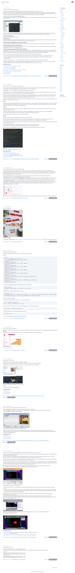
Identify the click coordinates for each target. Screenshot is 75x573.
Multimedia (18, 198)
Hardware (62, 27)
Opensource (42, 395)
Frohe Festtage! (7, 208)
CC (25, 559)
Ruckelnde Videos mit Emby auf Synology (13, 169)
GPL (39, 395)
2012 (61, 85)
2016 (61, 80)
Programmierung (19, 395)
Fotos (62, 11)
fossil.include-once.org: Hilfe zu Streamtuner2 (11, 71)
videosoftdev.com (7, 533)
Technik (22, 198)
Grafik (22, 241)
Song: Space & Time (8, 547)
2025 (61, 68)
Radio (62, 51)
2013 (61, 84)
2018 (61, 77)
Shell (31, 537)
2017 (61, 79)
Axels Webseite (6, 390)
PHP (29, 537)
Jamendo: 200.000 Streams (10, 328)
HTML (62, 38)
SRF (61, 16)
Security (62, 46)
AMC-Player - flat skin (8, 360)
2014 (61, 83)
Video (26, 198)
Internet (61, 43)
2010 (61, 88)
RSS (61, 96)
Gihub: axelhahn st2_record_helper (9, 152)
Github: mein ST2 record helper (9, 67)
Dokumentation (6, 392)
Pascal (62, 39)
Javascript (29, 395)
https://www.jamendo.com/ (8, 347)
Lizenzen (61, 57)
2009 (61, 89)
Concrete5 (62, 32)
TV (61, 54)
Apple (62, 24)
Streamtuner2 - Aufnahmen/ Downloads (13, 86)
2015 (61, 81)
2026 (61, 66)
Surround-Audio (36, 395)
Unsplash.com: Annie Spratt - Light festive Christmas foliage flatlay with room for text (29, 239)
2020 (61, 74)
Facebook (62, 44)
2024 (61, 69)
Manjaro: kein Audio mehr (9, 252)
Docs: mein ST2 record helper (9, 68)
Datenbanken (63, 34)
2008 (61, 91)
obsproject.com (6, 532)
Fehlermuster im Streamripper (11, 9)
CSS (27, 395)
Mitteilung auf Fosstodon (8, 156)
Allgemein (14, 198)
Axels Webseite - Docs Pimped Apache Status (11, 534)
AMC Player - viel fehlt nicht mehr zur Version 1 (15, 407)
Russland (62, 15)
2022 (61, 72)
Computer (14, 318)
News (21, 350)
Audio (24, 318)
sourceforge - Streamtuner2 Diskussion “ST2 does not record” (14, 69)
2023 (61, 70)
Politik (62, 13)
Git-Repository (6, 393)
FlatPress (42, 571)
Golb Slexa (5, 2)
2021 (61, 73)
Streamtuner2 (6, 72)
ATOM (65, 96)
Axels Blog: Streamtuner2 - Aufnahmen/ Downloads (12, 65)
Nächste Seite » (55, 567)
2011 (61, 87)
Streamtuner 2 (6, 154)
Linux (24, 198)
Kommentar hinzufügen (52, 198)
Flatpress (62, 35)
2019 (61, 76)
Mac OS (62, 25)
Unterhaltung (63, 19)
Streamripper (6, 73)
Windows (62, 21)
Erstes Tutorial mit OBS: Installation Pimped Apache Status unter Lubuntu (22, 452)
